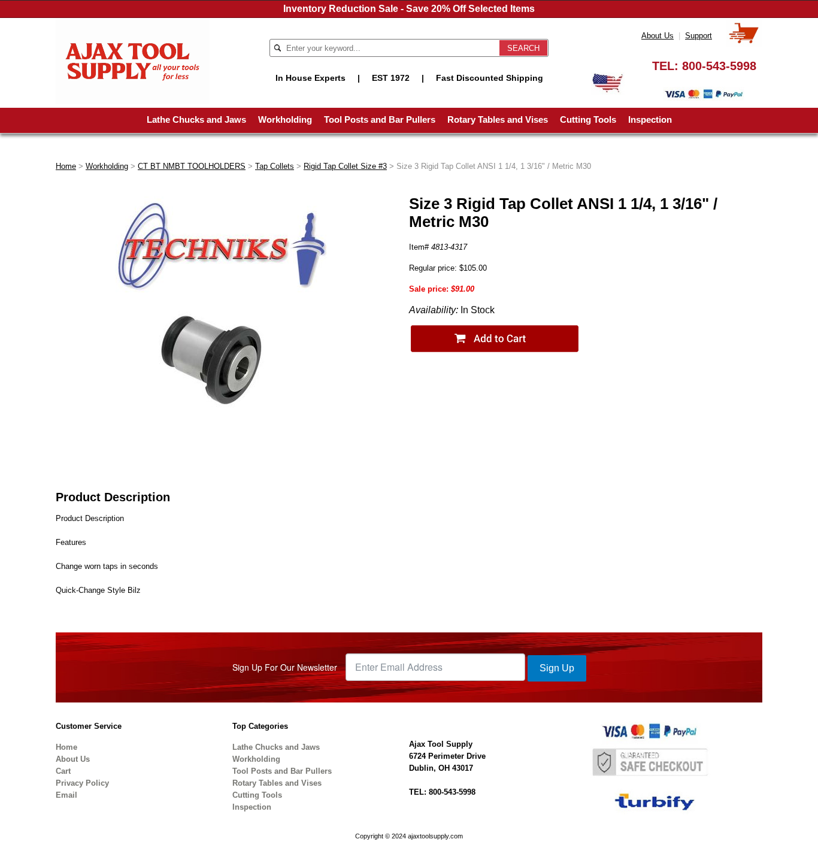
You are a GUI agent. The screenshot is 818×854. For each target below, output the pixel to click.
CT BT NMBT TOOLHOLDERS (192, 166)
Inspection (650, 119)
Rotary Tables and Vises (497, 119)
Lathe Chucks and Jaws (196, 119)
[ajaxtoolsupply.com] (133, 60)
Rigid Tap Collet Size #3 (345, 166)
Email (66, 795)
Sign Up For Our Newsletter (284, 667)
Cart (63, 771)
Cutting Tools (588, 119)
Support (698, 35)
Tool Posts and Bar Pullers (379, 119)
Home (66, 166)
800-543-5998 (719, 65)
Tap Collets (274, 166)
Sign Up (557, 668)
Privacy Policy (82, 783)
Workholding (285, 119)
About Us (657, 35)
